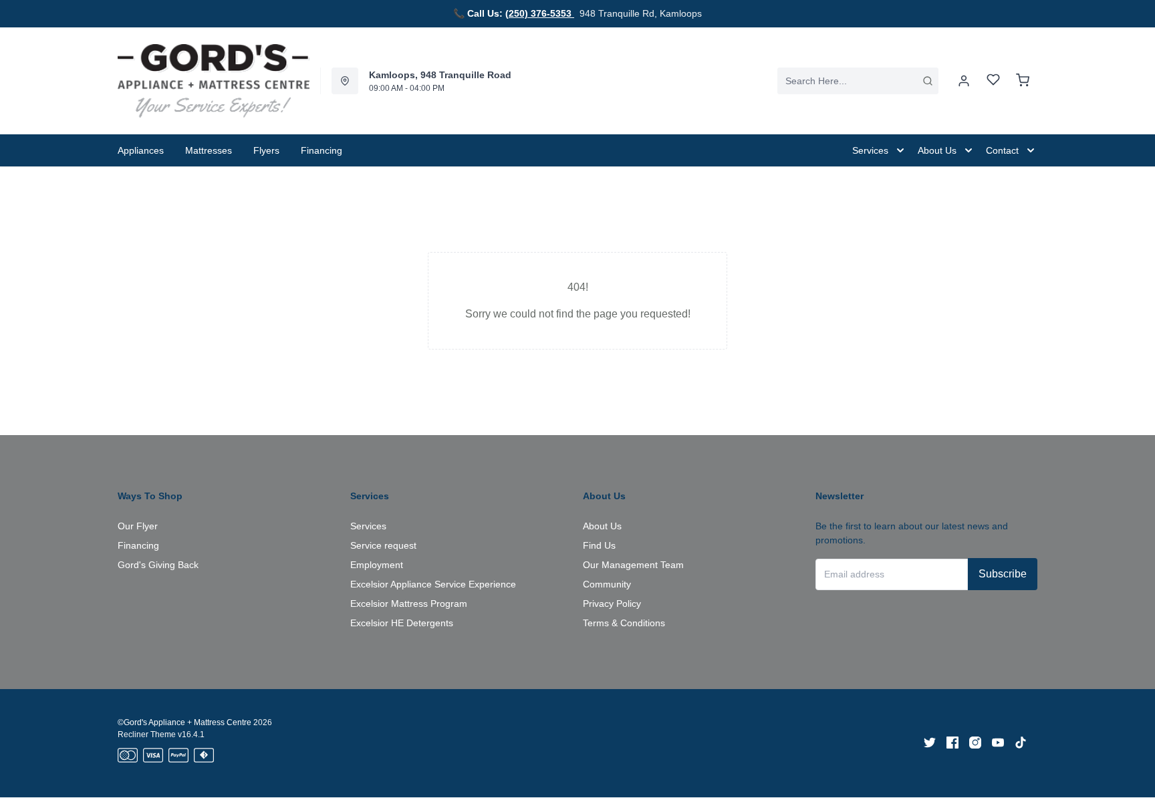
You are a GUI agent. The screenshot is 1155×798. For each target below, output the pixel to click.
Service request (383, 545)
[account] (964, 81)
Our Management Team (633, 564)
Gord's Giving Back (158, 564)
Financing (138, 545)
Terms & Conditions (624, 623)
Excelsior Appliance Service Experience (433, 584)
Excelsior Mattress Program (408, 603)
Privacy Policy (612, 603)
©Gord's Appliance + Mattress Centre (184, 722)
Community (607, 584)
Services (368, 526)
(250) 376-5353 (539, 13)
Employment (376, 564)
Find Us (599, 545)
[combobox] (857, 81)
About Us (602, 526)
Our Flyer (138, 526)
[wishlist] (993, 81)
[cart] (1022, 81)
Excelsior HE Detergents (401, 623)
